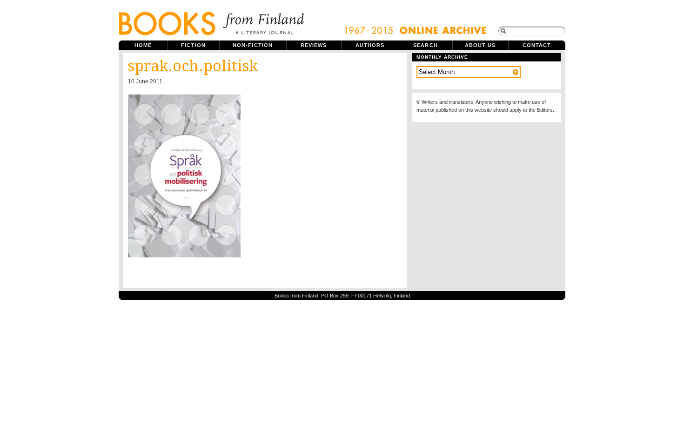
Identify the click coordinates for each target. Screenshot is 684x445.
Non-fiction (253, 45)
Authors (370, 45)
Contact (537, 45)
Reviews (314, 45)
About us (480, 45)
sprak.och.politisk (193, 66)
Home (143, 45)
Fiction (193, 45)
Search (425, 45)
